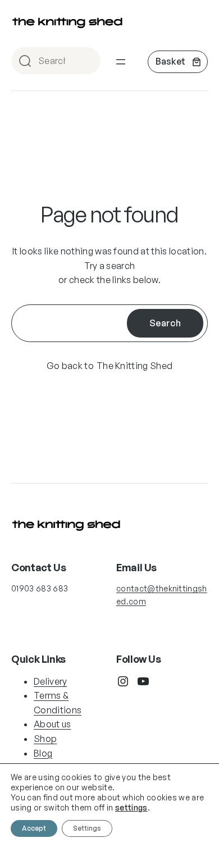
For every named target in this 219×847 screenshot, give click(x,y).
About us (52, 724)
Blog (43, 753)
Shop (45, 738)
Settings (87, 828)
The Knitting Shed (134, 365)
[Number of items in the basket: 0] (178, 62)
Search (87, 61)
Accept (34, 828)
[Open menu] (120, 62)
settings (131, 807)
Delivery (50, 681)
